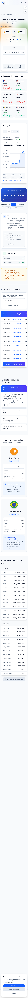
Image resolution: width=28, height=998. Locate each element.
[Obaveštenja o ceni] (22, 2)
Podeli (13, 204)
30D (9, 131)
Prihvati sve (14, 986)
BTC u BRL (9, 14)
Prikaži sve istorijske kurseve (14, 364)
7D (5, 131)
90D (13, 131)
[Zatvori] (25, 975)
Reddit (7, 208)
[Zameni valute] (14, 32)
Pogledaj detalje (13, 305)
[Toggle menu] (25, 2)
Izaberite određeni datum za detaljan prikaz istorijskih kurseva (13, 295)
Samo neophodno (14, 989)
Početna (3, 14)
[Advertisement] (14, 9)
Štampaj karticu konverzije (15, 679)
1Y (17, 131)
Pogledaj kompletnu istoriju (16, 180)
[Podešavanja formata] (25, 7)
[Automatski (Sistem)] (25, 11)
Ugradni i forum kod (17, 208)
